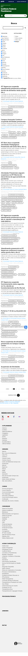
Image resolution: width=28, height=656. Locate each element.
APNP (24, 132)
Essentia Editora (6, 442)
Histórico (4, 428)
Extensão (4, 440)
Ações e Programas (7, 547)
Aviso (3, 60)
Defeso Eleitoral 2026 (7, 538)
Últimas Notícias (6, 443)
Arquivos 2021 (5, 324)
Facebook (14, 416)
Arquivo (4, 52)
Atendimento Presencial (16, 300)
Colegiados (5, 433)
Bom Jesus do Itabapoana (9, 453)
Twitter (2, 416)
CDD (3, 522)
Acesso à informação (21, 1)
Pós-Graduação (6, 494)
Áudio (3, 41)
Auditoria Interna (6, 551)
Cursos (4, 486)
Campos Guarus (6, 460)
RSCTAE (4, 625)
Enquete (4, 64)
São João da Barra (7, 481)
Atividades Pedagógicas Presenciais (12, 200)
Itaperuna (4, 467)
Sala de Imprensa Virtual (8, 534)
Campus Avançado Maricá (9, 207)
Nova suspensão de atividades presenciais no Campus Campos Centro (13, 343)
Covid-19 (21, 361)
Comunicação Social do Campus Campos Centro (14, 372)
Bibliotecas (5, 512)
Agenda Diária (5, 39)
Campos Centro (13, 322)
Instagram (2, 419)
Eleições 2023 (5, 536)
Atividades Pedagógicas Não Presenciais (13, 197)
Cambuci (4, 135)
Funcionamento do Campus (9, 112)
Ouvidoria (4, 529)
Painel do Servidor (7, 515)
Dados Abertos (6, 568)
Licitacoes (4, 72)
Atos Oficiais (5, 584)
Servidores (5, 559)
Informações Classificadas (9, 561)
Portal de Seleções (7, 524)
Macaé (4, 468)
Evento (4, 46)
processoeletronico (9, 596)
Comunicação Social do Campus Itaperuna (13, 101)
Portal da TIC (5, 517)
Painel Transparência (7, 578)
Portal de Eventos (7, 526)
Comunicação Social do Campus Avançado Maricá (15, 189)
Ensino (4, 436)
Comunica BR (11, 1)
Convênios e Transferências (9, 552)
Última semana (18, 38)
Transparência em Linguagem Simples (12, 591)
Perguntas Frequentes (8, 566)
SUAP (3, 520)
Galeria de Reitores (7, 431)
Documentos (16, 324)
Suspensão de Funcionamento (10, 238)
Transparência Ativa (7, 589)
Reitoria (4, 451)
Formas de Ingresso (7, 488)
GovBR (2, 1)
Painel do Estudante (7, 508)
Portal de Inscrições (7, 527)
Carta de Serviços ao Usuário (10, 585)
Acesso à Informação (9, 543)
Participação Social (7, 549)
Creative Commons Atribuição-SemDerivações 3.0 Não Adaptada (10, 402)
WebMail (4, 519)
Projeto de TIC (5, 74)
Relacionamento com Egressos (10, 513)
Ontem (16, 36)
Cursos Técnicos (6, 490)
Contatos (4, 429)
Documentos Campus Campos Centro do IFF (13, 328)
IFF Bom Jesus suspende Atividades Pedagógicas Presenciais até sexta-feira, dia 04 (13, 145)
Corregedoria (5, 531)
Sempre (17, 41)
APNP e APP (12, 132)
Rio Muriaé (21, 274)
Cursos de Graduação (8, 492)
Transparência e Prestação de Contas (12, 582)
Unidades (5, 449)
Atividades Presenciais (8, 205)
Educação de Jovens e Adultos (10, 500)
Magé (3, 470)
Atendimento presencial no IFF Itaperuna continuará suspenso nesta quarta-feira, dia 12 (12, 250)
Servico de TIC (5, 78)
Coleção (4, 43)
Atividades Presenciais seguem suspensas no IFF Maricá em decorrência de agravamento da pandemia (13, 176)
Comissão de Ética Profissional (10, 580)
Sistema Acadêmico (7, 510)
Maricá (4, 472)
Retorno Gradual (17, 202)
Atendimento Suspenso (8, 269)
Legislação (5, 435)
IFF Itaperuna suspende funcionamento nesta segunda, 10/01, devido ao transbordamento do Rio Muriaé (13, 285)
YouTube (8, 416)
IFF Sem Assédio (6, 533)
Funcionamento (13, 266)
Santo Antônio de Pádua (8, 479)
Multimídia (4, 76)
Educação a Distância (8, 495)
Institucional (5, 546)
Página (4, 45)
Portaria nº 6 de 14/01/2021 (9, 336)
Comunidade (6, 506)
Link (3, 55)
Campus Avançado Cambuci (17, 135)
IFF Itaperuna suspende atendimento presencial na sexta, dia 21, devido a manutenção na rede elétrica (13, 218)
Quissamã (4, 474)
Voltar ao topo (12, 395)
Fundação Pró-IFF (7, 587)
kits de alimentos (7, 109)
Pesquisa (4, 438)
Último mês (18, 39)
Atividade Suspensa (7, 272)
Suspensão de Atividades (16, 106)
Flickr (19, 416)
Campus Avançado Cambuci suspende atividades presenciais (13, 120)
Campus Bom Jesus (7, 168)
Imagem (4, 53)
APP (19, 132)
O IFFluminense (7, 425)
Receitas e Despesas (7, 554)
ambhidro (5, 611)
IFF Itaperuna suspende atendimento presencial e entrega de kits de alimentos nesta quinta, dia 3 (13, 89)
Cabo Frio (4, 455)
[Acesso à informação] (18, 643)
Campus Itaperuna (7, 114)
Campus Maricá (6, 210)
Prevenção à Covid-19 (8, 334)
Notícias (4, 62)
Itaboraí (4, 465)
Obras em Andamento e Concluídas (11, 570)
